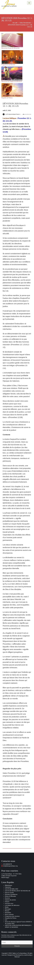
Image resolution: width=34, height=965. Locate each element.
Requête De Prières (10, 918)
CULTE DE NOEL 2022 (11, 889)
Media (7, 907)
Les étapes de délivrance (12, 905)
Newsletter (8, 912)
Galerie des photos (10, 900)
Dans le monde (9, 892)
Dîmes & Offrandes (10, 896)
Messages (8, 909)
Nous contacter (9, 914)
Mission (7, 910)
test (6, 920)
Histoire (7, 901)
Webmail (17, 957)
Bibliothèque (8, 885)
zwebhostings (28, 955)
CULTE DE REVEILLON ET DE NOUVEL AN (17, 890)
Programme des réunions (12, 916)
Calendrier (8, 887)
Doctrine (7, 898)
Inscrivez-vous (9, 903)
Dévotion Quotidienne (11, 894)
